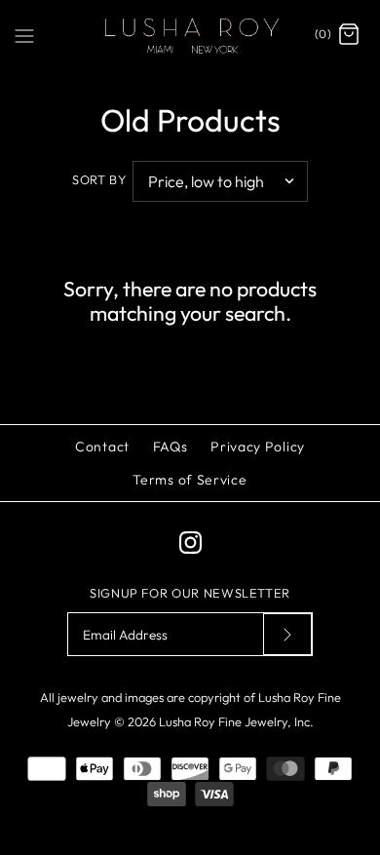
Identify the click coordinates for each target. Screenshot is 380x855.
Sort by (99, 179)
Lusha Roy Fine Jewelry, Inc (234, 721)
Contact (102, 446)
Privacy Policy (257, 446)
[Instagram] (190, 542)
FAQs (170, 446)
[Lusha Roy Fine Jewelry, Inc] (190, 35)
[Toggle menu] (24, 34)
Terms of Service (190, 479)
